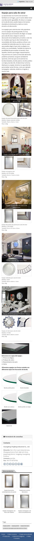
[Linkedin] (13, 464)
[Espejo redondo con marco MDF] (16, 247)
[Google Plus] (10, 464)
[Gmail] (16, 464)
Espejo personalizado (26, 534)
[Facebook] (7, 464)
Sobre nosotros (12, 534)
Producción (6, 536)
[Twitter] (4, 464)
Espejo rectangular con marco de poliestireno (24, 511)
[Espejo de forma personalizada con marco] (16, 301)
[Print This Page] (18, 464)
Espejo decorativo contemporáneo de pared (9, 491)
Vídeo (29, 536)
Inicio (3, 534)
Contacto (6, 443)
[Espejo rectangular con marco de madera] (16, 141)
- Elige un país (26, 1)
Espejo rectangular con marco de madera (9, 511)
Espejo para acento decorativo (24, 491)
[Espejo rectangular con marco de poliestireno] (16, 194)
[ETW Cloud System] (21, 464)
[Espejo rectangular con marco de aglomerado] (16, 88)
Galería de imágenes (18, 536)
